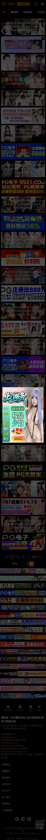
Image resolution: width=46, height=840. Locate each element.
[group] (39, 824)
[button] (37, 828)
